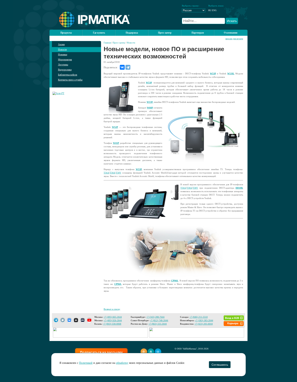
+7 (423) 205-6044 (204, 324)
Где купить (99, 32)
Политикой (86, 362)
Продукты (66, 32)
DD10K (239, 188)
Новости (62, 49)
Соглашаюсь (220, 364)
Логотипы (63, 64)
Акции (61, 44)
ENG (214, 10)
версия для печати (234, 38)
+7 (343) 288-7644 (155, 317)
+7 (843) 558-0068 (112, 324)
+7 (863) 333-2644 (157, 324)
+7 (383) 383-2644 (204, 320)
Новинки (62, 54)
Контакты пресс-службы (70, 79)
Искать (232, 21)
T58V (118, 173)
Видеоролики (65, 69)
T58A (112, 173)
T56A (106, 173)
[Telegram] (127, 67)
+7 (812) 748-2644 (159, 320)
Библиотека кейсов (67, 74)
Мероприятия (65, 59)
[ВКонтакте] (122, 67)
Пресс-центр (119, 42)
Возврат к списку (112, 309)
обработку (122, 362)
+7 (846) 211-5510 (199, 317)
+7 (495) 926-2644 (113, 320)
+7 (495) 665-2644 (113, 317)
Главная (107, 42)
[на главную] (90, 26)
